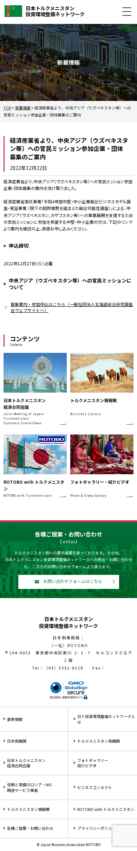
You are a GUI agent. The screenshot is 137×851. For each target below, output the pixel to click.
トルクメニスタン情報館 (28, 809)
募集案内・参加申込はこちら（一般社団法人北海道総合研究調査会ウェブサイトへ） (72, 307)
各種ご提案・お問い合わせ (30, 828)
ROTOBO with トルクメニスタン (105, 809)
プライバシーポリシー (96, 828)
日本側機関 (16, 741)
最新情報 (14, 719)
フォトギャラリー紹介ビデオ (92, 762)
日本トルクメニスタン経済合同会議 (26, 762)
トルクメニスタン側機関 (98, 741)
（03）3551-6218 (63, 668)
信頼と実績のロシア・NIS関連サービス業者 (29, 787)
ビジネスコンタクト (94, 787)
